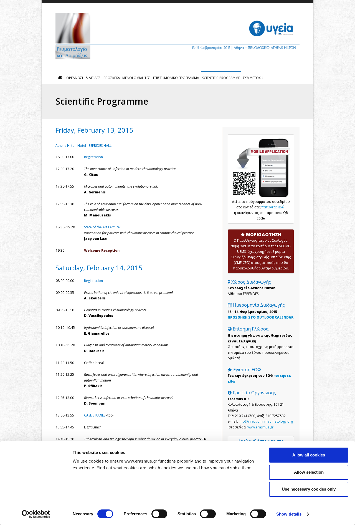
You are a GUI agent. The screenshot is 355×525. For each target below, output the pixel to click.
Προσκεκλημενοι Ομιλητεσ (126, 77)
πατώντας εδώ (273, 207)
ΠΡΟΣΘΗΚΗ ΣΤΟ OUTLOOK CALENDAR (260, 317)
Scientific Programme (221, 77)
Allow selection (309, 472)
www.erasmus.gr (260, 427)
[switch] (159, 513)
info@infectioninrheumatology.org (266, 421)
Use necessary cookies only (309, 489)
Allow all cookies (308, 455)
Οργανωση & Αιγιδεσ (83, 77)
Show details (288, 514)
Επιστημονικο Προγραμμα (176, 77)
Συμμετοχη (253, 77)
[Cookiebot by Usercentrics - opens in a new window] (36, 514)
